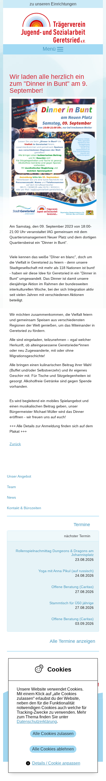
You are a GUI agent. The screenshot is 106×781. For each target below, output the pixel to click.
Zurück (15, 444)
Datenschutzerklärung (37, 721)
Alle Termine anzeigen (72, 641)
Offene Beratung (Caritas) (72, 587)
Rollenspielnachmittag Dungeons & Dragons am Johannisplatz (55, 553)
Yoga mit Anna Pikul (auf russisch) (66, 571)
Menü (50, 49)
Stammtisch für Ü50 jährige (71, 603)
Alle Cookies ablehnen (53, 749)
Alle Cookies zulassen (53, 733)
